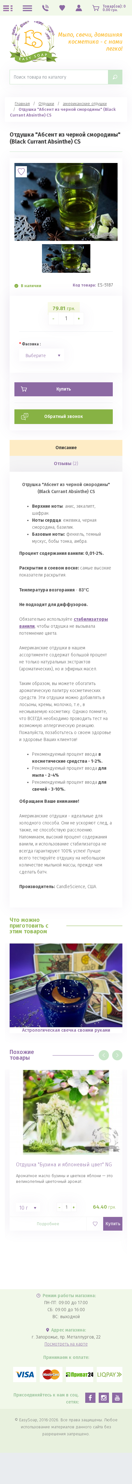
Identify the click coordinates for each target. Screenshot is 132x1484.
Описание (66, 447)
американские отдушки (85, 103)
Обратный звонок (63, 416)
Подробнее (48, 1223)
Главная (22, 103)
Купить (112, 1223)
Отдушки (46, 103)
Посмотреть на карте (66, 1344)
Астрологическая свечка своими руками (66, 1030)
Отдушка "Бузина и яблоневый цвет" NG (64, 1165)
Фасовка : (31, 344)
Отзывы (66, 463)
